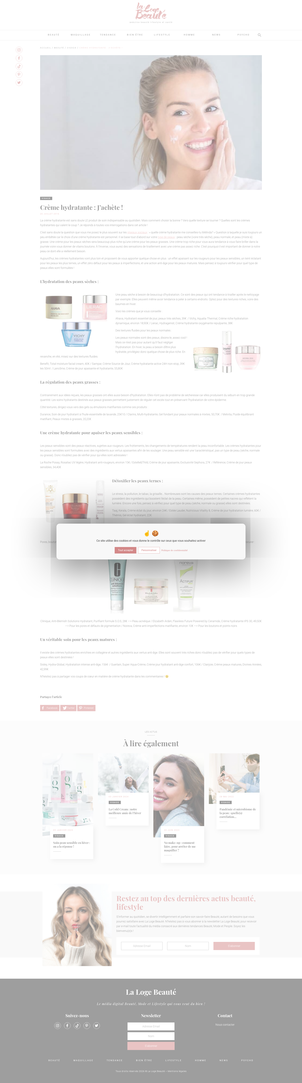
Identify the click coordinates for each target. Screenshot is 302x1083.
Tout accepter (125, 550)
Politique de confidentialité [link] (174, 550)
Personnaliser (149, 550)
